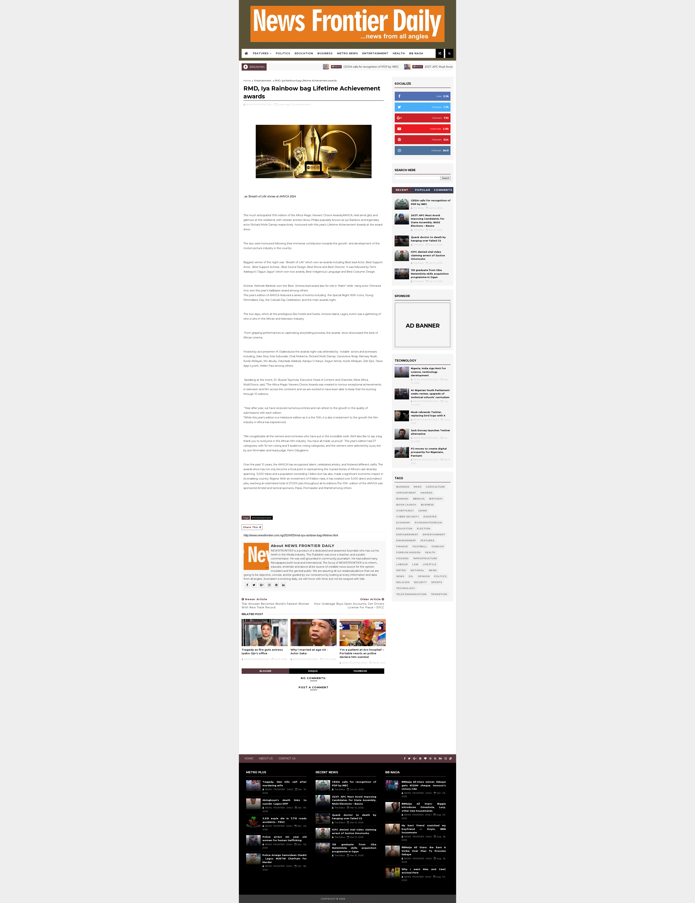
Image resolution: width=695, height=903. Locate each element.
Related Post (252, 614)
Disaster (430, 516)
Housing (402, 558)
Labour (402, 564)
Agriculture (435, 486)
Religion (402, 582)
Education (304, 53)
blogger (265, 671)
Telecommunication (411, 594)
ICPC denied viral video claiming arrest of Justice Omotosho (428, 255)
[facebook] (404, 758)
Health (399, 53)
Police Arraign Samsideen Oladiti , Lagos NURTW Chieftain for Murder (284, 859)
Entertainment (375, 53)
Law (415, 564)
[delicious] (450, 758)
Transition (439, 594)
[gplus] (414, 758)
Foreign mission (408, 552)
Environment (406, 540)
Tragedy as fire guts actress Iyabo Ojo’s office (262, 651)
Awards (427, 492)
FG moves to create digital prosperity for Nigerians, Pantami (429, 452)
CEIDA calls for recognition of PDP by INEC (330, 66)
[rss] (435, 758)
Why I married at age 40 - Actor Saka (309, 651)
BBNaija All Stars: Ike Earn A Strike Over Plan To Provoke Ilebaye (424, 851)
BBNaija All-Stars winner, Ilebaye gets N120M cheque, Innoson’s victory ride (424, 785)
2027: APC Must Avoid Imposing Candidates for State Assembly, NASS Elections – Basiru (440, 66)
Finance (402, 546)
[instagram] (446, 758)
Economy (403, 522)
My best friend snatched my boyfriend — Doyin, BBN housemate (424, 829)
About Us (266, 758)
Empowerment (407, 534)
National (417, 570)
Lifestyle (430, 564)
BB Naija (416, 53)
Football (420, 546)
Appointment (406, 492)
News (297, 66)
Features (261, 53)
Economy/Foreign (428, 522)
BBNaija (419, 498)
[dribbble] (430, 758)
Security (420, 582)
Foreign (438, 546)
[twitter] (409, 758)
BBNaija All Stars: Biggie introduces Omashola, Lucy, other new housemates (424, 807)
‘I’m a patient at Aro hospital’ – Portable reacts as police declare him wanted (362, 653)
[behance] (440, 758)
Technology (405, 588)
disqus (312, 671)
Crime (422, 510)
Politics (283, 53)
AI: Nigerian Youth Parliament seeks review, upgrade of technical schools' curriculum (430, 394)
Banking (402, 498)
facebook (360, 671)
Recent (402, 190)
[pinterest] (420, 758)
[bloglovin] (425, 758)
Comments (443, 190)
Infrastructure (425, 558)
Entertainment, (302, 104)
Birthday (436, 498)
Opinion (424, 576)
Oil (411, 576)
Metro (401, 570)
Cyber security (407, 516)
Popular (422, 190)
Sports (436, 582)
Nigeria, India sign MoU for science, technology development (428, 372)
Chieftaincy (405, 510)
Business (325, 53)
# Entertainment (261, 517)
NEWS (400, 576)
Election (423, 528)
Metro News (347, 53)
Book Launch (406, 504)
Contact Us (287, 758)
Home (247, 80)
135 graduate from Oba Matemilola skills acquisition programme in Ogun (430, 274)
